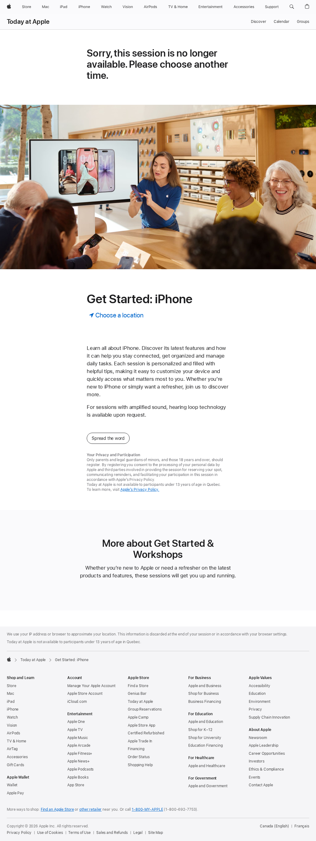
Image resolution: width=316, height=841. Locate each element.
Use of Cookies (50, 832)
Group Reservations (145, 709)
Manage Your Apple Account (91, 686)
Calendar (281, 21)
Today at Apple (28, 21)
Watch (12, 717)
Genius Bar (137, 693)
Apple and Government (207, 786)
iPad (11, 701)
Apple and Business (204, 686)
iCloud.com (77, 701)
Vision (12, 725)
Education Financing (205, 745)
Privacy (255, 709)
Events (254, 777)
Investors (256, 761)
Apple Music (77, 738)
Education (257, 693)
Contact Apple (261, 785)
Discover (258, 21)
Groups (303, 21)
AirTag (12, 749)
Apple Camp (138, 717)
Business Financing (204, 701)
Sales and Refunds (112, 832)
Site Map (155, 832)
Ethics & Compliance (266, 769)
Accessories (17, 757)
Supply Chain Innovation (269, 717)
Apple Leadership (263, 745)
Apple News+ (78, 761)
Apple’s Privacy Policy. (139, 489)
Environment (259, 701)
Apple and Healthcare (206, 766)
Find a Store (138, 686)
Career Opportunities (267, 753)
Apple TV (75, 730)
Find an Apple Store (57, 809)
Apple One (76, 722)
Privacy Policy (19, 832)
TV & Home (16, 741)
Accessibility (259, 686)
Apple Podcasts (80, 769)
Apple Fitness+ (79, 753)
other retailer (90, 809)
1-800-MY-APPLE (147, 809)
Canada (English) (274, 826)
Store (11, 686)
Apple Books (78, 777)
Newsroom (258, 738)
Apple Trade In (140, 741)
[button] (292, 7)
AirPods (13, 733)
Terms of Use (79, 832)
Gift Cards (15, 765)
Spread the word (108, 438)
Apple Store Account (84, 693)
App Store (75, 785)
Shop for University (204, 738)
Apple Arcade (78, 745)
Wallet (12, 785)
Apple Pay (15, 793)
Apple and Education (205, 722)
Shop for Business (203, 693)
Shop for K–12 (200, 730)
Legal (138, 832)
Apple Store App (141, 725)
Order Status (139, 757)
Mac (10, 693)
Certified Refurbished (146, 733)
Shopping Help (140, 765)
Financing (136, 749)
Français (301, 826)
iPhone (13, 709)
